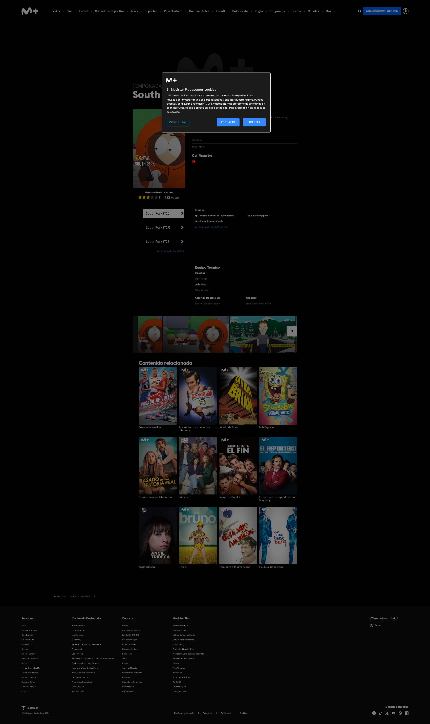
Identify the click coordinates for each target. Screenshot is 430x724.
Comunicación (179, 691)
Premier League (129, 640)
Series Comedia (29, 677)
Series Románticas (30, 672)
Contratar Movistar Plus (183, 649)
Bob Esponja (266, 427)
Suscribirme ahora (382, 11)
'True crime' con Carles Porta (85, 668)
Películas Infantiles (30, 658)
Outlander (76, 640)
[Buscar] (359, 11)
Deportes (150, 11)
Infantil (221, 11)
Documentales (199, 11)
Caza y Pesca (78, 687)
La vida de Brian (229, 427)
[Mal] (144, 197)
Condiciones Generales (183, 640)
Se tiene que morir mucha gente (86, 644)
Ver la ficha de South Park (170, 251)
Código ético (178, 644)
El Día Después (129, 644)
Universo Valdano (130, 649)
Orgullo (25, 691)
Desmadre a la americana (234, 567)
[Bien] (152, 197)
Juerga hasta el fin (230, 497)
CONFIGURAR (178, 122)
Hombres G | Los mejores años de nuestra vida (93, 658)
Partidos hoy (128, 687)
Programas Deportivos (82, 682)
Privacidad (226, 713)
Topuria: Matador (130, 668)
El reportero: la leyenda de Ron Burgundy (277, 499)
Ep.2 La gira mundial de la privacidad (214, 215)
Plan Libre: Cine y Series (184, 658)
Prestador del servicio (184, 713)
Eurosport (126, 677)
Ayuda (377, 625)
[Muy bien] (156, 197)
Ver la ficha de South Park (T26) (211, 227)
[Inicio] (30, 11)
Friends (183, 497)
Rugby (259, 11)
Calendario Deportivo (132, 682)
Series (56, 11)
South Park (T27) (158, 227)
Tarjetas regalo (179, 687)
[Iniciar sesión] (405, 11)
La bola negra (78, 630)
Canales (313, 11)
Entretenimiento (29, 687)
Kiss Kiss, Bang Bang (271, 567)
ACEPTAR (254, 122)
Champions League (131, 630)
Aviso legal (207, 713)
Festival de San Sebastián (83, 672)
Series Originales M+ (31, 668)
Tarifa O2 (177, 682)
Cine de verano (28, 654)
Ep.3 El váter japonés (258, 215)
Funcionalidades (180, 630)
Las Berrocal (77, 654)
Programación (128, 691)
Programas (277, 11)
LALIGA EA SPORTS (130, 635)
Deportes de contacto (132, 672)
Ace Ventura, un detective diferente (194, 429)
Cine (70, 11)
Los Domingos (78, 635)
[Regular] (148, 197)
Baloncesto (240, 11)
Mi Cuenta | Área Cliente (184, 635)
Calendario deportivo (109, 11)
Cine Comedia (28, 640)
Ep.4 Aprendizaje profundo (209, 221)
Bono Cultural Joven (182, 677)
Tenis (134, 11)
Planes (176, 663)
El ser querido (78, 625)
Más (328, 11)
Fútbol (83, 11)
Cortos (296, 11)
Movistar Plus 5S (79, 691)
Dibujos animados (80, 677)
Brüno (182, 567)
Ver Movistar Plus (180, 625)
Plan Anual (177, 672)
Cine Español (27, 635)
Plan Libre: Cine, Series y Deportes (188, 654)
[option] (150, 334)
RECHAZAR (228, 122)
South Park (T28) (158, 242)
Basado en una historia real (156, 497)
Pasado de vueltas (150, 427)
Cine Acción (27, 644)
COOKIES (243, 713)
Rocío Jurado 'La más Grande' (85, 663)
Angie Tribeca (147, 567)
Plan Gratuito (173, 11)
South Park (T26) (158, 213)
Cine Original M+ (29, 630)
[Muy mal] (140, 197)
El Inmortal (77, 649)
